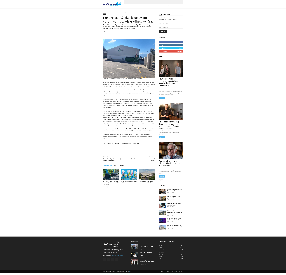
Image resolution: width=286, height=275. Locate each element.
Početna (127, 6)
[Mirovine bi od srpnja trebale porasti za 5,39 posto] (162, 198)
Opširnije (162, 97)
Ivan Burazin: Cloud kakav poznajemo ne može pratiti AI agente (147, 254)
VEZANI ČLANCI (107, 166)
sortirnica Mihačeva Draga (126, 143)
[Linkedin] (176, 2)
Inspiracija (161, 56)
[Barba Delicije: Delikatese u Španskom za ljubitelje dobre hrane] (134, 261)
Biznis (134, 6)
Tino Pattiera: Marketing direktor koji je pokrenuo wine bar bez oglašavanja (169, 124)
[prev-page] (104, 187)
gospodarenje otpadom (108, 143)
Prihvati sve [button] (280, 272)
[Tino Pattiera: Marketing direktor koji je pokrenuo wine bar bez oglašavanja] (171, 111)
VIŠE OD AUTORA (119, 166)
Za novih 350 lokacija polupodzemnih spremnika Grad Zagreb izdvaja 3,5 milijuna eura (111, 183)
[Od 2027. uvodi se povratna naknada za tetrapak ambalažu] (129, 174)
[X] (178, 2)
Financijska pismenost (157, 1)
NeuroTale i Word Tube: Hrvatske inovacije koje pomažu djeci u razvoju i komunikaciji (168, 82)
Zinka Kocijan (161, 128)
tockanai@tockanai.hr (117, 255)
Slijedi (180, 45)
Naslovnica (105, 12)
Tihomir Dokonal (110, 31)
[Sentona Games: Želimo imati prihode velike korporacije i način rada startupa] (134, 246)
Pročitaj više (273, 272)
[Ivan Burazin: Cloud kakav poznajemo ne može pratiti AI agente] (134, 254)
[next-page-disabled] (162, 180)
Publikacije (140, 1)
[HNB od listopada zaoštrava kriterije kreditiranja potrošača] (162, 227)
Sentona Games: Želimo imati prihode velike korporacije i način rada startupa (147, 246)
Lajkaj (180, 41)
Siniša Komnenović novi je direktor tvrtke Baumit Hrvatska (143, 159)
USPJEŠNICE (134, 241)
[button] (181, 6)
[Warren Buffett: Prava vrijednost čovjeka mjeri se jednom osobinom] (171, 150)
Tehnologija (152, 6)
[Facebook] (173, 2)
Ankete (145, 1)
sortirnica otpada (136, 143)
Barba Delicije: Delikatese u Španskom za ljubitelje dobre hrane (147, 261)
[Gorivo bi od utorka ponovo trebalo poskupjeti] (162, 205)
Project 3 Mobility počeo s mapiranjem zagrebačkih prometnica (112, 159)
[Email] (115, 149)
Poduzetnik (142, 6)
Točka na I (161, 167)
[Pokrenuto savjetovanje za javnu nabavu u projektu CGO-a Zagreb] (147, 174)
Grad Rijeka (117, 143)
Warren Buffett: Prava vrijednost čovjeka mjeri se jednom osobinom (170, 163)
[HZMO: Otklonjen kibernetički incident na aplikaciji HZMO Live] (162, 220)
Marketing (149, 1)
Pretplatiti (179, 51)
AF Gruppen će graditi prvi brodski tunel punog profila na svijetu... (174, 212)
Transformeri (162, 6)
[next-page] (106, 187)
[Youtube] (180, 2)
